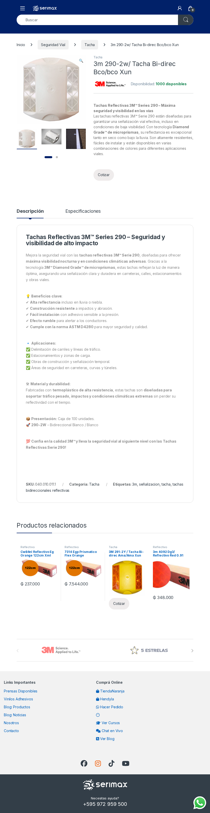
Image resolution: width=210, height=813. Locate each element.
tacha (166, 484)
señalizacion (149, 484)
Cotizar (104, 175)
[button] (81, 61)
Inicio (21, 44)
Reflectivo (27, 547)
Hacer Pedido (111, 707)
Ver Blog (106, 738)
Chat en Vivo (112, 731)
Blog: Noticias (15, 715)
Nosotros (11, 723)
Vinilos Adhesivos (18, 699)
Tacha (90, 44)
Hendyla (106, 699)
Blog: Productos (17, 707)
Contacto (11, 731)
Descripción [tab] (30, 211)
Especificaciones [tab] (83, 211)
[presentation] (192, 650)
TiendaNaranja (111, 691)
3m (134, 484)
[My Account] (180, 8)
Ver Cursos (110, 723)
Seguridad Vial (53, 44)
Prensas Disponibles (20, 691)
